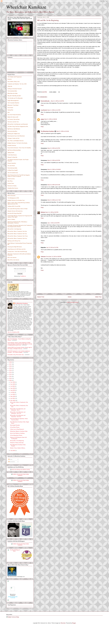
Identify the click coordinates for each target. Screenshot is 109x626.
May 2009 (12, 396)
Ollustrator (63, 623)
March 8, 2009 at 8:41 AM (54, 184)
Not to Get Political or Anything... (17, 433)
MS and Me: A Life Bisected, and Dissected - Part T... (17, 409)
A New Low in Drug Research (17, 429)
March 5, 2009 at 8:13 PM (54, 148)
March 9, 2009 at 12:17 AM (54, 200)
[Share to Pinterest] (55, 92)
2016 (10, 366)
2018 (10, 362)
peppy (42, 119)
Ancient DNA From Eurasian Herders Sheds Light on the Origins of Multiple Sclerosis (20, 348)
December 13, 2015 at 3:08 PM (53, 256)
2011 (10, 376)
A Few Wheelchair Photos (16, 435)
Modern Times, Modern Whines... (18, 448)
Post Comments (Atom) (72, 302)
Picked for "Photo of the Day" (17, 442)
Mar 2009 (12, 400)
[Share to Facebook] (54, 92)
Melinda (43, 212)
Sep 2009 (12, 388)
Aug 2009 (12, 390)
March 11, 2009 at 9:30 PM (51, 212)
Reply (42, 105)
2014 (10, 370)
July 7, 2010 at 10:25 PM (53, 222)
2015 (10, 368)
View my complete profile (13, 332)
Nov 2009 (12, 384)
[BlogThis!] (51, 92)
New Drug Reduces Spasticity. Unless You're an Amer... (19, 419)
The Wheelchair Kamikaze (47, 131)
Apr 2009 (12, 398)
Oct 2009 (12, 386)
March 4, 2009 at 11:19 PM (53, 110)
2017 (10, 364)
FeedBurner (23, 276)
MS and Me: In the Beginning (17, 440)
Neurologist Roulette (15, 425)
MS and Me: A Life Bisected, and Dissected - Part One (17, 416)
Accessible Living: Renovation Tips (16, 354)
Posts (10, 459)
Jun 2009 (12, 394)
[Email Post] (59, 92)
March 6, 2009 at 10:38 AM (54, 169)
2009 (10, 380)
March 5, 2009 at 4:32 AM (62, 131)
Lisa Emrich (44, 110)
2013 (10, 372)
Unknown (43, 256)
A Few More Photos (14, 427)
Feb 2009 (12, 450)
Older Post (98, 297)
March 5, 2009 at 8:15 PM (54, 160)
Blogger (74, 623)
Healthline (20, 475)
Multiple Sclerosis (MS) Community (12, 597)
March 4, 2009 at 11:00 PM (57, 101)
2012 (10, 374)
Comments (12, 461)
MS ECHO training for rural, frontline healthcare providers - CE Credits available (19, 351)
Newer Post (40, 297)
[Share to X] (52, 92)
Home (69, 297)
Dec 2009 (12, 382)
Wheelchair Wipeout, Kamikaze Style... (19, 431)
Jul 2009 (12, 392)
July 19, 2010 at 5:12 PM (52, 247)
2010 (10, 378)
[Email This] (50, 92)
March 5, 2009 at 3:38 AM (50, 119)
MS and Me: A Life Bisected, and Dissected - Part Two (17, 412)
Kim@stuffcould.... (45, 101)
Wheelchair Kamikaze (26, 7)
